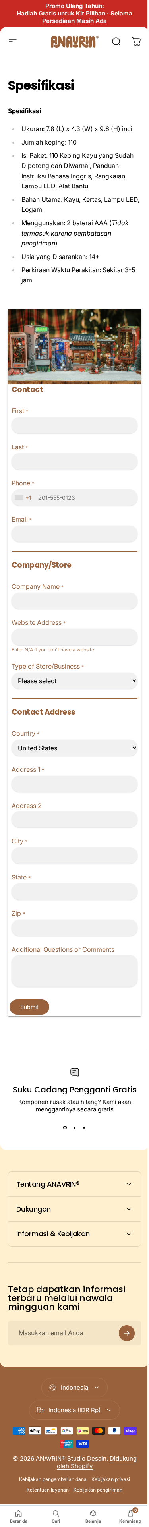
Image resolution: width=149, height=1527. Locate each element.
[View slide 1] (65, 1127)
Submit (29, 1006)
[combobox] (24, 497)
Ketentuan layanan (45, 1487)
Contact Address (43, 712)
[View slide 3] (84, 1127)
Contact (27, 389)
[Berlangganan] (121, 1330)
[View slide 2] (74, 1127)
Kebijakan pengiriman (95, 1487)
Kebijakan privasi (108, 1476)
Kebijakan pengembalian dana (50, 1476)
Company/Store (42, 565)
